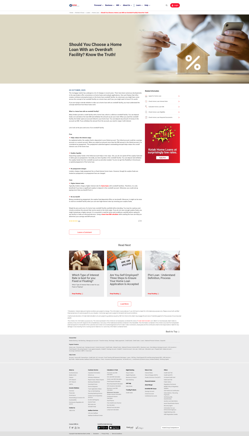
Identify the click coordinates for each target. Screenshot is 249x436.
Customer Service (93, 370)
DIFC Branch (72, 379)
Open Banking (130, 379)
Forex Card (89, 351)
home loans (105, 186)
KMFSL (71, 384)
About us (71, 370)
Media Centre (72, 375)
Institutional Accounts (151, 396)
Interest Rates (149, 373)
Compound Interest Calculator (112, 397)
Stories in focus (79, 12)
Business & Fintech (131, 377)
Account (71, 357)
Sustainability (72, 400)
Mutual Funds (117, 347)
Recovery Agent (168, 405)
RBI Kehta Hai (92, 404)
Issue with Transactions (81, 357)
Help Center (129, 386)
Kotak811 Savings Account (108, 349)
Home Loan (95, 12)
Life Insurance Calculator (114, 386)
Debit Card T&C (168, 379)
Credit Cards (128, 340)
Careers (71, 377)
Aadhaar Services (93, 410)
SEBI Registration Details (171, 414)
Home (71, 12)
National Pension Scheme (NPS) (131, 347)
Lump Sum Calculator (113, 409)
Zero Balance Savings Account (158, 347)
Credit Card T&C (168, 373)
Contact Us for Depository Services (95, 396)
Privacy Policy (105, 433)
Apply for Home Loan (155, 96)
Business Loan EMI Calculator (112, 389)
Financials (72, 393)
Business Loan (145, 347)
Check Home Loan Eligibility (157, 112)
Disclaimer (96, 433)
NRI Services (166, 357)
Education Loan (149, 349)
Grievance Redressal (93, 377)
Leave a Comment (84, 232)
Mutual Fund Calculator (113, 407)
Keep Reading (76, 294)
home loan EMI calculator (110, 214)
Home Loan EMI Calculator (114, 379)
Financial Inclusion (150, 381)
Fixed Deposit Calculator (113, 381)
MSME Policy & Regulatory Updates (171, 387)
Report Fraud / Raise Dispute (96, 379)
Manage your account (92, 340)
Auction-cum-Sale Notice (171, 401)
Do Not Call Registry (93, 400)
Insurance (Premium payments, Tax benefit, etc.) (118, 359)
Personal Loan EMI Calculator (112, 373)
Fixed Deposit (73, 349)
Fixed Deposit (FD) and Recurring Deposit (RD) (149, 357)
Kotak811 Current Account (124, 349)
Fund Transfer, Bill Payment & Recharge (115, 357)
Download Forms (92, 384)
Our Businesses (73, 373)
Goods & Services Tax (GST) (152, 377)
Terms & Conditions (117, 433)
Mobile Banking (73, 340)
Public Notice (167, 382)
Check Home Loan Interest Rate (158, 101)
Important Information (94, 373)
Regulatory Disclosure (170, 384)
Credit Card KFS (168, 375)
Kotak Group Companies (169, 427)
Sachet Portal (91, 402)
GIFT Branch (72, 382)
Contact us (72, 408)
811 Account (99, 357)
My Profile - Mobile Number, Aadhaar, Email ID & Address (84, 359)
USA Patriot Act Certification (171, 390)
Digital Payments (130, 375)
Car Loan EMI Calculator (113, 377)
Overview (71, 390)
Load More (124, 304)
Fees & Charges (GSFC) (151, 375)
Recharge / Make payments (116, 340)
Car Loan (135, 349)
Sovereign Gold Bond (74, 351)
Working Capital (164, 359)
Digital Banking (130, 370)
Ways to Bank (130, 373)
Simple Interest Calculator (114, 394)
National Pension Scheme (152, 340)
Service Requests (93, 386)
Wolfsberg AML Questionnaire (168, 398)
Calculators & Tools (112, 370)
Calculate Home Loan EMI (156, 106)
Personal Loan (80, 347)
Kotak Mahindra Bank (144, 321)
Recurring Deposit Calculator (115, 384)
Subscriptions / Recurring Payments (171, 393)
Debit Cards (136, 340)
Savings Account (90, 347)
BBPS (83, 351)
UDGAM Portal (92, 406)
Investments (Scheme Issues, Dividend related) (146, 359)
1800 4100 (72, 410)
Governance (72, 395)
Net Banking (82, 340)
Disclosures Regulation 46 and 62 (76, 403)
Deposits (162, 340)
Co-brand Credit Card (169, 377)
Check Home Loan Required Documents (160, 117)
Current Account (100, 347)
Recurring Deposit (82, 349)
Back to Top (172, 331)
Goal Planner (110, 400)
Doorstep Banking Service (95, 393)
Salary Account (167, 349)
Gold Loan (141, 349)
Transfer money (103, 340)
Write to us (91, 375)
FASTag (133, 357)
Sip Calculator (111, 405)
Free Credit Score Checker (114, 403)
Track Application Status (95, 389)
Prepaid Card (158, 349)
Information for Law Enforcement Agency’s (170, 409)
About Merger (149, 385)
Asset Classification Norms (171, 403)
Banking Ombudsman (94, 382)
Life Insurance (172, 347)
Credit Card (92, 357)
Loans (88, 12)
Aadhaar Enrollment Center (95, 415)
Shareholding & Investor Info (77, 397)
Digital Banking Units (169, 412)
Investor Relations (74, 388)
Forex (102, 359)
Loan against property (94, 349)
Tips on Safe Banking (94, 391)
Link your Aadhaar (93, 413)
